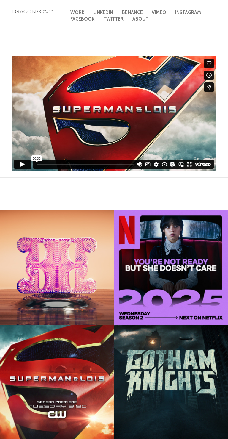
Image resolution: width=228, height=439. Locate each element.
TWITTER (113, 18)
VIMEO (159, 12)
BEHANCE (132, 12)
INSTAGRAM (188, 12)
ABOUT (140, 18)
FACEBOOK (82, 18)
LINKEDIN (103, 12)
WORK (77, 12)
